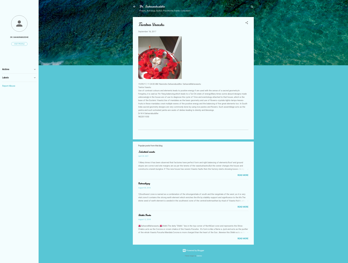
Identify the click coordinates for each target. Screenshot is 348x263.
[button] (246, 23)
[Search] (252, 7)
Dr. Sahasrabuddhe (152, 6)
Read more (243, 175)
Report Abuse (8, 86)
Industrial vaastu (146, 152)
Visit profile (19, 44)
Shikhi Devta (144, 215)
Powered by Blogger (195, 250)
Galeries (199, 256)
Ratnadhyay (144, 183)
